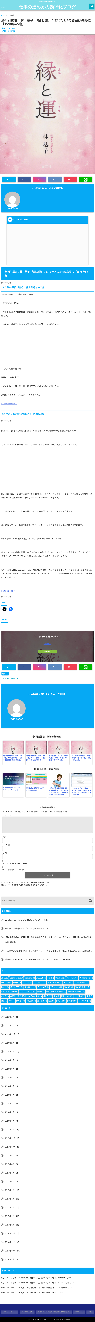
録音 (51, 1001)
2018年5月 (9, 1086)
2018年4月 (9, 1095)
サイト (5, 853)
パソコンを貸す (82, 987)
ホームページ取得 (9, 992)
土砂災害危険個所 (76, 992)
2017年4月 (9, 1199)
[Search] (90, 901)
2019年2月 (9, 1043)
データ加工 (43, 987)
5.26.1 (4, 978)
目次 (90, 1312)
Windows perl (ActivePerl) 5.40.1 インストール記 (11, 789)
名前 (5, 837)
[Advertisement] (47, 244)
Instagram (30, 978)
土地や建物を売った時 (56, 992)
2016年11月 (10, 1242)
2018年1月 (9, 1121)
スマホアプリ (16, 987)
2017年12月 (10, 1130)
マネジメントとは (27, 992)
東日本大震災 (35, 996)
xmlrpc (17, 982)
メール (6, 845)
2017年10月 (10, 1147)
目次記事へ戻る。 (9, 404)
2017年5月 (9, 1190)
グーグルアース (82, 982)
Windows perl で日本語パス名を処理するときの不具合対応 (28, 1288)
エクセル (68, 982)
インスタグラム (55, 982)
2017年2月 (9, 1216)
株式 (56, 996)
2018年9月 (9, 1060)
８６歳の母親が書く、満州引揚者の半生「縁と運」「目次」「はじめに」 (81, 758)
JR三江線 (41, 978)
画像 (90, 996)
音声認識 (71, 1001)
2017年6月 (9, 1182)
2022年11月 (10, 1034)
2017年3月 (9, 1208)
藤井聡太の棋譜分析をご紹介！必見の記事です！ (35, 789)
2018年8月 (9, 1069)
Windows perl (86, 978)
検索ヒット (66, 996)
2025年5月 (9, 1017)
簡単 (11, 1001)
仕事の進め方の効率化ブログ (47, 6)
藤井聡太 (42, 1001)
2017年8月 (9, 1164)
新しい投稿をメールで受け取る (14, 870)
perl (51, 978)
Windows (60, 978)
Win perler (13, 209)
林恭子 (6, 679)
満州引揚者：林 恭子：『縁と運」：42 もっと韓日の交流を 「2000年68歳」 (58, 758)
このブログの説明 (27, 1312)
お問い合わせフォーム (10, 1312)
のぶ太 (62, 1293)
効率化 (41, 992)
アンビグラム (39, 982)
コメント (7, 815)
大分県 (5, 996)
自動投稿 (31, 1001)
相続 (4, 1001)
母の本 (5, 674)
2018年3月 (9, 1104)
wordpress (6, 982)
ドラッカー (56, 987)
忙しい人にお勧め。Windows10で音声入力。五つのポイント (28, 1278)
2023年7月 (9, 1026)
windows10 (72, 978)
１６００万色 (84, 1001)
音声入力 (60, 1001)
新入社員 (22, 996)
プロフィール (79, 1312)
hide (26, 220)
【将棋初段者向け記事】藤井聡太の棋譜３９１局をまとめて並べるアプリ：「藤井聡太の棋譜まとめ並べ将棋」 (58, 791)
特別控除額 (79, 996)
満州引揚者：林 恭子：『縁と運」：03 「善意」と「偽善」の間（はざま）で (35, 758)
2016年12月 (10, 1234)
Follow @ (47, 644)
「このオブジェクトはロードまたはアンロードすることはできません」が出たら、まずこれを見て (81, 791)
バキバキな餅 (64, 1283)
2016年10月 (10, 1251)
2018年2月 (9, 1112)
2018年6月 (9, 1078)
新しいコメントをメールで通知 (14, 864)
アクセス (27, 982)
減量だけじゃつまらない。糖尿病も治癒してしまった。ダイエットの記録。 (38, 960)
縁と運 (15, 679)
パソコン (68, 987)
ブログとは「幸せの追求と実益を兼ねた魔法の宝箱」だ (53, 1312)
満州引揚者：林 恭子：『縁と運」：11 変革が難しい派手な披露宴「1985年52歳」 (12, 758)
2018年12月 (10, 1052)
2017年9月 (9, 1156)
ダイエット (30, 987)
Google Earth (16, 978)
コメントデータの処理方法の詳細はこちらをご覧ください (23, 885)
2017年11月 (10, 1138)
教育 (13, 996)
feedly (48, 651)
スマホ (5, 987)
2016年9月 (9, 1260)
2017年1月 (9, 1225)
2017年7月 (9, 1173)
